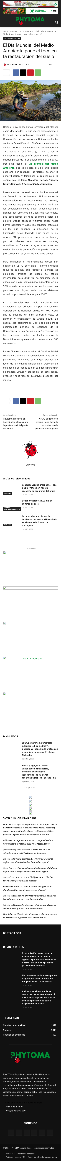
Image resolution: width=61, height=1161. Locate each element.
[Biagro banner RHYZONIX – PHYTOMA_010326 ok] (30, 813)
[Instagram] (27, 1133)
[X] (23, 72)
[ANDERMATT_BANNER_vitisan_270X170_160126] (30, 797)
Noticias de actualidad (29, 31)
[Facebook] (16, 72)
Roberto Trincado (11, 886)
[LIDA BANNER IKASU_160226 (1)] (30, 709)
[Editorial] (5, 64)
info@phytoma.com (16, 1110)
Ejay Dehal (8, 914)
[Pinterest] (30, 72)
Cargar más (30, 788)
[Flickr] (19, 1133)
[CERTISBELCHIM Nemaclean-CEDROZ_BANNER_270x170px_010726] (30, 568)
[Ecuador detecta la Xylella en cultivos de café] (11, 505)
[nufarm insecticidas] (30, 674)
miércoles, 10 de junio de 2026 (17, 840)
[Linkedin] (34, 1133)
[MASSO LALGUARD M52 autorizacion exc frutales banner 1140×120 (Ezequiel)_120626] (30, 11)
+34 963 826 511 (15, 1106)
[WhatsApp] (38, 72)
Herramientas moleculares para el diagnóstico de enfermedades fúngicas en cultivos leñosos (39, 978)
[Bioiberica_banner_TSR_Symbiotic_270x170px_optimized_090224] (30, 603)
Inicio (5, 31)
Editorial (13, 65)
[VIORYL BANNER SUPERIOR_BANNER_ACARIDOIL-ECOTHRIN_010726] (30, 4)
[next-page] (10, 535)
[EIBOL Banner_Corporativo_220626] (30, 805)
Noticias (13, 31)
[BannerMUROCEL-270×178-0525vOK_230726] (30, 809)
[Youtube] (50, 1133)
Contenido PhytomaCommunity (12, 508)
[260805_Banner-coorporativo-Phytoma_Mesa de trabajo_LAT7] (30, 801)
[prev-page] (5, 535)
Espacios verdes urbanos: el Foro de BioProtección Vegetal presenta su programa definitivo (39, 488)
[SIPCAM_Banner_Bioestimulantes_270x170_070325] (30, 639)
